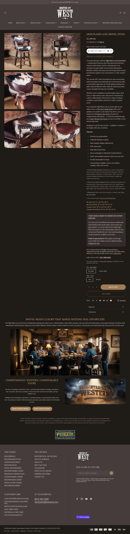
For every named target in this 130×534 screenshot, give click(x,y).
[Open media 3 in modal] (22, 90)
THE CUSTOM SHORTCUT (13, 515)
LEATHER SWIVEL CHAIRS (13, 477)
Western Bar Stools (103, 114)
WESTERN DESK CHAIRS (13, 480)
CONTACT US (39, 477)
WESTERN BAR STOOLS (12, 459)
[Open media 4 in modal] (61, 90)
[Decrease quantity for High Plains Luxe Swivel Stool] (89, 287)
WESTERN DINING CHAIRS (13, 471)
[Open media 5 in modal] (22, 129)
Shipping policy (23, 531)
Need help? (123, 300)
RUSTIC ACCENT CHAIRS (13, 483)
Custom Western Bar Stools (98, 119)
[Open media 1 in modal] (22, 51)
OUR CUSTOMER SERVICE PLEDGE (16, 499)
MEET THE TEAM (41, 465)
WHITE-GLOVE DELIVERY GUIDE (15, 506)
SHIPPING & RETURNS (42, 474)
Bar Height (91, 271)
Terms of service (37, 531)
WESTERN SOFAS (10, 465)
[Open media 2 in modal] (61, 51)
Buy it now (106, 294)
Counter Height (103, 271)
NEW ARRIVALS (9, 456)
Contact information (15, 531)
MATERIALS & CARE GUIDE (13, 512)
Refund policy (7, 531)
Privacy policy (30, 531)
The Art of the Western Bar (107, 198)
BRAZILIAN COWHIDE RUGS (14, 474)
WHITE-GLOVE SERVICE (43, 471)
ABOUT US (38, 462)
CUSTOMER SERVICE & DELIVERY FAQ (16, 502)
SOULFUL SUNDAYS (42, 459)
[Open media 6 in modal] (61, 129)
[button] (122, 382)
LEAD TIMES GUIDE (11, 509)
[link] (42, 499)
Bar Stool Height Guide (105, 109)
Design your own (94, 243)
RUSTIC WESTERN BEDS (12, 468)
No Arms (98, 279)
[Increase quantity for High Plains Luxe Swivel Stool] (97, 287)
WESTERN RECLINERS (12, 486)
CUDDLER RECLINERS (12, 462)
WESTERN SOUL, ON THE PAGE (46, 456)
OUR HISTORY (40, 468)
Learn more (117, 253)
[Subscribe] (111, 473)
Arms (89, 279)
